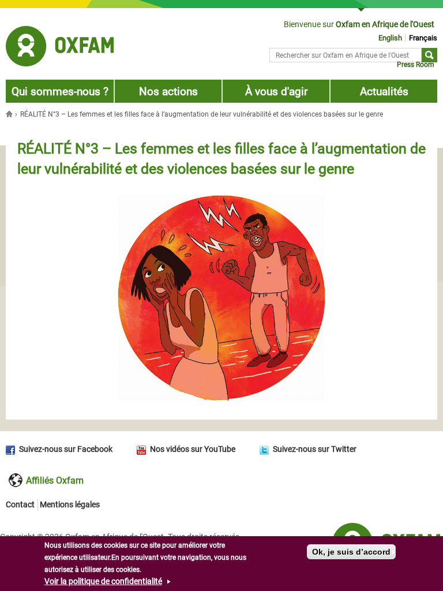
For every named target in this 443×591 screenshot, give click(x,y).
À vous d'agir (276, 91)
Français (423, 37)
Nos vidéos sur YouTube (192, 449)
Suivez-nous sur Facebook (65, 449)
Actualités (384, 91)
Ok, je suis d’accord (351, 551)
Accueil (10, 114)
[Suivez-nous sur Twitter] (266, 449)
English (390, 37)
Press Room (415, 64)
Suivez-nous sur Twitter (314, 449)
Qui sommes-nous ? (60, 91)
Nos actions (168, 91)
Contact (20, 504)
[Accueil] (60, 48)
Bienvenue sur (359, 24)
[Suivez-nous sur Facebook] (12, 449)
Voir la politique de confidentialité (103, 581)
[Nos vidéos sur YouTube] (143, 449)
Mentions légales (70, 504)
